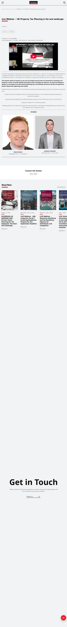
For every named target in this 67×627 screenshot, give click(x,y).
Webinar (12, 31)
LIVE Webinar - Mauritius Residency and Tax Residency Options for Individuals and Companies (48, 221)
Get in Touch (33, 174)
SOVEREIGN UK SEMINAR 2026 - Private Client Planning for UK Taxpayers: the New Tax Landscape (9, 221)
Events (13, 9)
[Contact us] (63, 617)
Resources (8, 9)
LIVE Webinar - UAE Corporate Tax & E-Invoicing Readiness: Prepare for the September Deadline (29, 220)
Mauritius (42, 213)
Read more (4, 228)
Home (3, 9)
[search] (64, 2)
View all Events (61, 187)
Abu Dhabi (23, 213)
